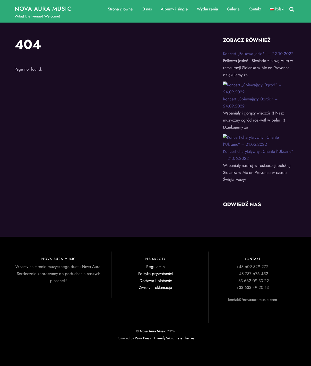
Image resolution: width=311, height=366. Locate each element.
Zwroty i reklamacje (155, 287)
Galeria (233, 9)
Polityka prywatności (155, 274)
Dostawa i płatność (155, 281)
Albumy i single (174, 9)
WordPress (143, 338)
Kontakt (255, 9)
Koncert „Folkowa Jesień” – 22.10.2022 (258, 54)
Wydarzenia (207, 9)
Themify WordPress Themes (174, 338)
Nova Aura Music (153, 331)
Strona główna (120, 9)
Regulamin (155, 266)
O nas (147, 9)
